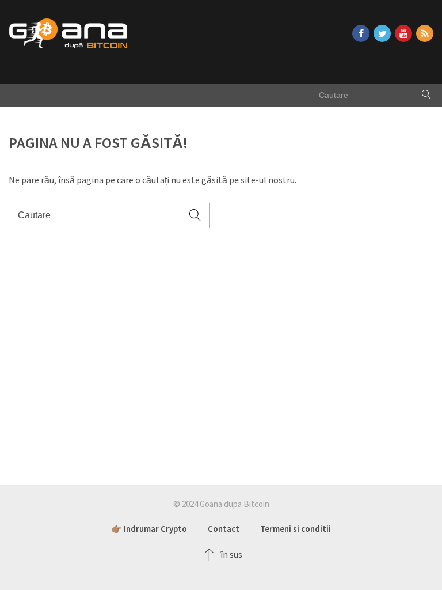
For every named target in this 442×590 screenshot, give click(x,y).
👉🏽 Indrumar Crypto (149, 528)
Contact (223, 528)
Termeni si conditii (295, 528)
